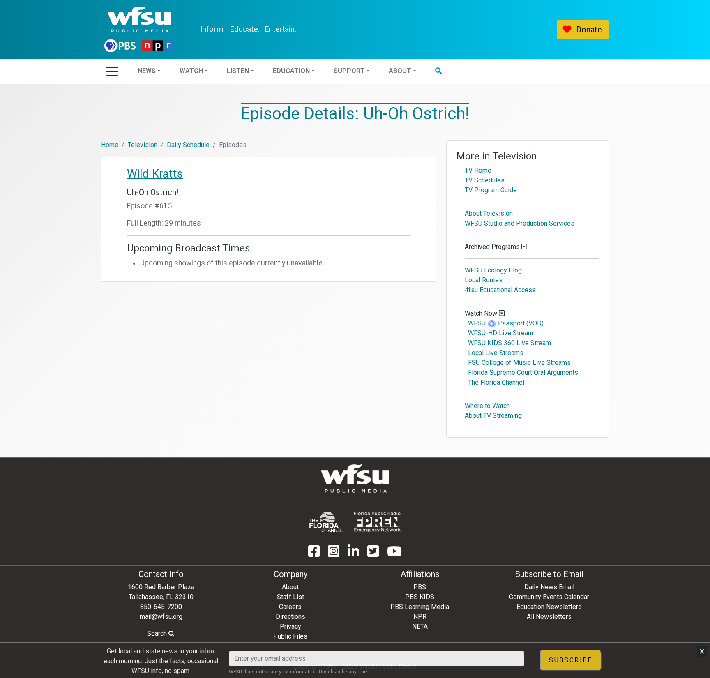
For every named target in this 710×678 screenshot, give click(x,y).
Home (109, 145)
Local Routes (484, 280)
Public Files (290, 636)
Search (157, 633)
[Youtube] (394, 554)
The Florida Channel (496, 382)
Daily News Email (549, 587)
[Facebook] (314, 554)
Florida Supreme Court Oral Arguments (523, 372)
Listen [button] (260, 29)
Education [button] (313, 29)
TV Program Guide (491, 190)
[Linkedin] (353, 554)
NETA (420, 626)
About (290, 587)
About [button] (422, 29)
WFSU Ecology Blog (493, 270)
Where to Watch (487, 406)
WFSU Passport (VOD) (506, 323)
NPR (419, 616)
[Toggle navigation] (112, 68)
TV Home (478, 170)
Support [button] (371, 29)
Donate (589, 30)
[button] (460, 29)
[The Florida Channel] (326, 522)
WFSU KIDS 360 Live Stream (509, 343)
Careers (290, 607)
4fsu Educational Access (500, 290)
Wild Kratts (155, 173)
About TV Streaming (493, 416)
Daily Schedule (188, 145)
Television (142, 145)
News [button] (169, 29)
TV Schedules (485, 180)
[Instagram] (333, 554)
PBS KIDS (419, 597)
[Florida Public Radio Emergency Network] (377, 522)
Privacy (290, 626)
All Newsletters (549, 616)
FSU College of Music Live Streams (519, 363)
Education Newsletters (549, 607)
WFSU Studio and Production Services (519, 223)
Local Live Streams (495, 353)
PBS (419, 587)
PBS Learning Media (419, 607)
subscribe (570, 660)
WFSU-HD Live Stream (500, 333)
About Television (489, 213)
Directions (290, 616)
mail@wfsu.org (161, 616)
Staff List (290, 597)
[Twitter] (373, 554)
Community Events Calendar (549, 597)
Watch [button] (213, 29)
